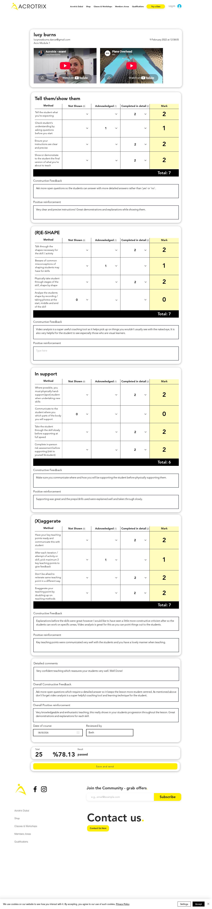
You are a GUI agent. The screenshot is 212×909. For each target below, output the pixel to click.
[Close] (208, 904)
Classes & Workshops (25, 826)
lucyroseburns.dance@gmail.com (52, 39)
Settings (184, 904)
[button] (103, 6)
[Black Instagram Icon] (44, 789)
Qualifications (21, 841)
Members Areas (22, 833)
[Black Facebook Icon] (35, 789)
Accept (198, 904)
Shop (17, 818)
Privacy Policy (122, 904)
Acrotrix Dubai (21, 810)
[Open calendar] (78, 732)
